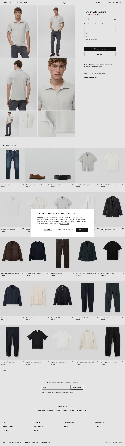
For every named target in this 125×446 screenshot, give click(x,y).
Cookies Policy (64, 223)
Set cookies (48, 229)
